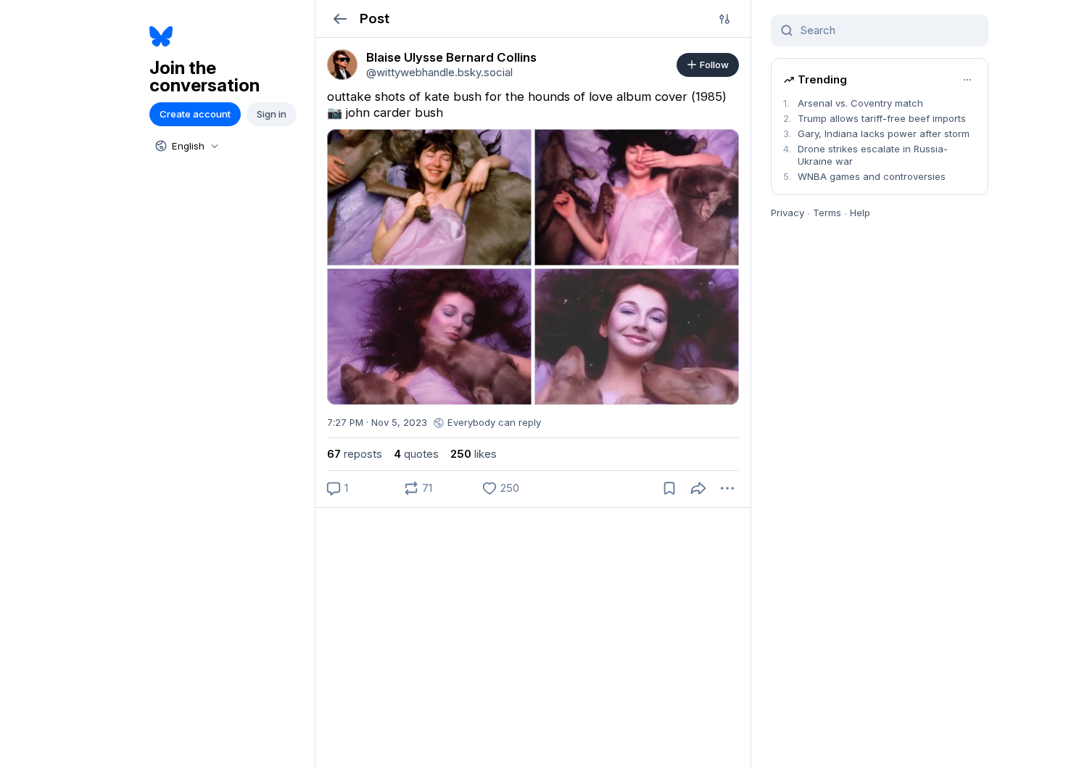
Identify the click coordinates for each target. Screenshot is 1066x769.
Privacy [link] (787, 212)
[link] (342, 64)
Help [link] (860, 212)
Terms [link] (827, 212)
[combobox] (185, 146)
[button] (340, 18)
